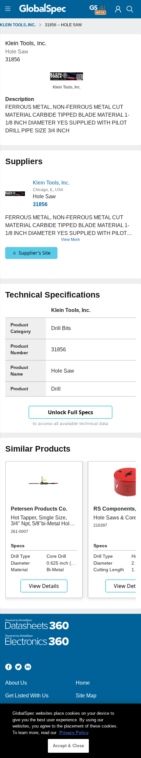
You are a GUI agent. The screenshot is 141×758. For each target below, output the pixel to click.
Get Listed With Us (27, 695)
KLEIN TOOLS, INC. (18, 25)
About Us (16, 683)
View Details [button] (44, 586)
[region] (70, 731)
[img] (118, 9)
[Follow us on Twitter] (18, 668)
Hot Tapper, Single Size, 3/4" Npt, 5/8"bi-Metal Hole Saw (41, 524)
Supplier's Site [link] (34, 253)
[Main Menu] (8, 9)
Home (83, 683)
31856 (40, 204)
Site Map (86, 695)
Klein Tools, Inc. (51, 182)
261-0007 (19, 531)
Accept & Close (68, 745)
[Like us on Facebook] (8, 668)
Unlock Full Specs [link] (70, 412)
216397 (100, 525)
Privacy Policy (74, 732)
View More (70, 239)
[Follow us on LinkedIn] (28, 668)
